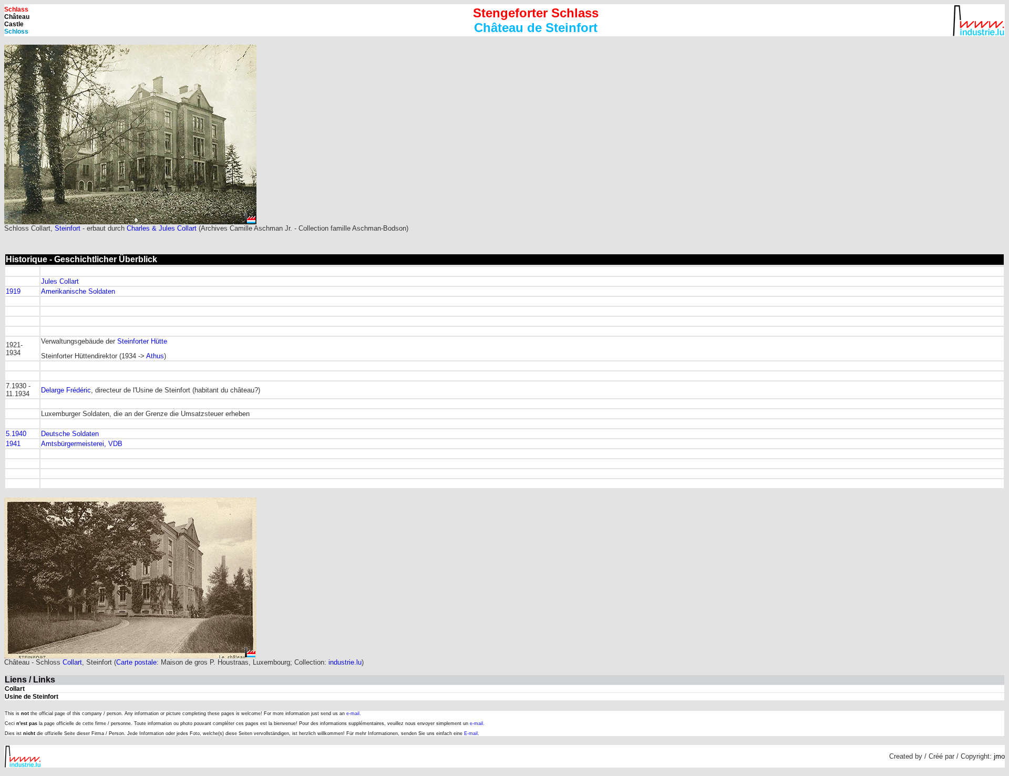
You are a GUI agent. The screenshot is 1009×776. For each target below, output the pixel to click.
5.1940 (16, 434)
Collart (72, 662)
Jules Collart (60, 281)
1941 (13, 444)
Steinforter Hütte (142, 341)
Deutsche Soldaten (70, 434)
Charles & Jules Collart (162, 228)
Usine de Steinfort (31, 696)
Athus (155, 356)
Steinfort (67, 228)
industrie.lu (345, 662)
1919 (13, 291)
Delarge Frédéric (66, 390)
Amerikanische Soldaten (78, 291)
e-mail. (353, 713)
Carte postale (136, 662)
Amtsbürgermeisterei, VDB (81, 444)
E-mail (471, 733)
